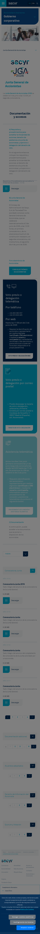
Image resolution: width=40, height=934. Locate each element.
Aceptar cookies (27, 927)
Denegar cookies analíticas (23, 917)
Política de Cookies (27, 909)
